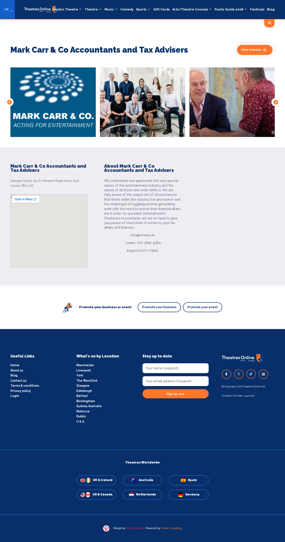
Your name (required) (122, 283)
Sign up (142, 308)
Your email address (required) (128, 260)
